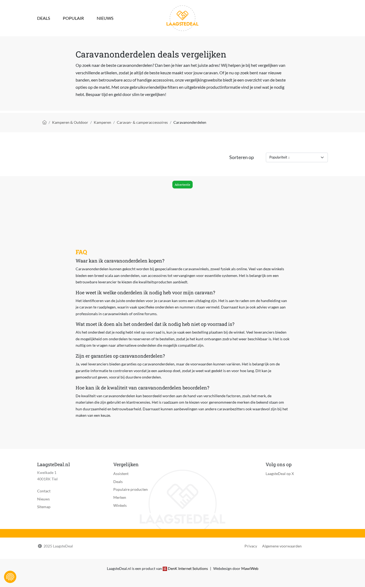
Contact (44, 491)
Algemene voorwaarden (282, 546)
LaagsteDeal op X (280, 473)
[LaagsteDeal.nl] (182, 17)
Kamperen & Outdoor (70, 122)
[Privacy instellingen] (10, 577)
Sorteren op (241, 157)
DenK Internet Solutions (188, 568)
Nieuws (105, 18)
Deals (43, 18)
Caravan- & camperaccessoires (142, 122)
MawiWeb (249, 568)
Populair (73, 18)
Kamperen (102, 122)
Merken (119, 497)
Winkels (120, 505)
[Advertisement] (182, 205)
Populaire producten (130, 489)
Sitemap (44, 506)
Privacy (250, 546)
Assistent (121, 473)
